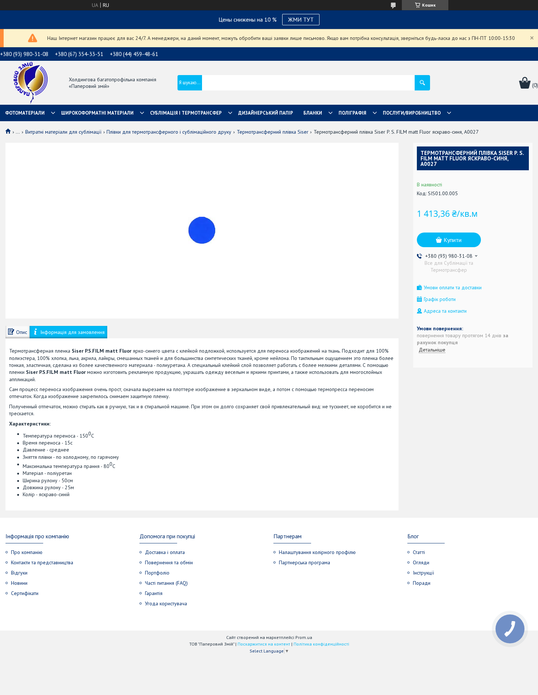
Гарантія (153, 593)
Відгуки (19, 572)
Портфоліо (157, 572)
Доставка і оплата (165, 552)
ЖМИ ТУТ (301, 19)
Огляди (421, 562)
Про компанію (26, 552)
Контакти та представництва (42, 562)
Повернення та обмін (169, 562)
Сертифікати (24, 593)
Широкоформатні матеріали (97, 113)
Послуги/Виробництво (412, 113)
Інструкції (423, 572)
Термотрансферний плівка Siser (273, 132)
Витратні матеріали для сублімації (63, 132)
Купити (453, 240)
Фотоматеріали (25, 113)
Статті (419, 552)
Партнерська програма (304, 562)
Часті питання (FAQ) (166, 583)
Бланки (312, 113)
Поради (421, 583)
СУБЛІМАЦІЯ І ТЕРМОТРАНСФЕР (186, 113)
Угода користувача (166, 603)
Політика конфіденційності (321, 644)
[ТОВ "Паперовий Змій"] (31, 83)
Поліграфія (352, 113)
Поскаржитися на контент (264, 644)
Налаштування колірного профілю (317, 552)
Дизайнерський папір (265, 113)
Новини (19, 583)
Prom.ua (303, 637)
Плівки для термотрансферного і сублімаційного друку (169, 132)
